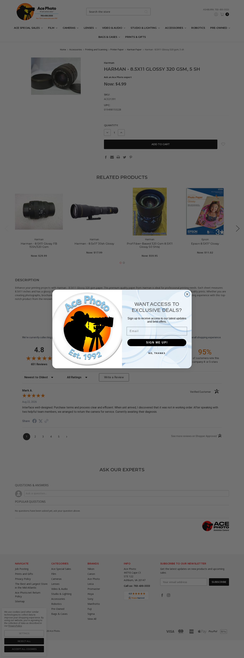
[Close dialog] (187, 294)
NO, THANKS (156, 353)
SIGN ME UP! (157, 342)
